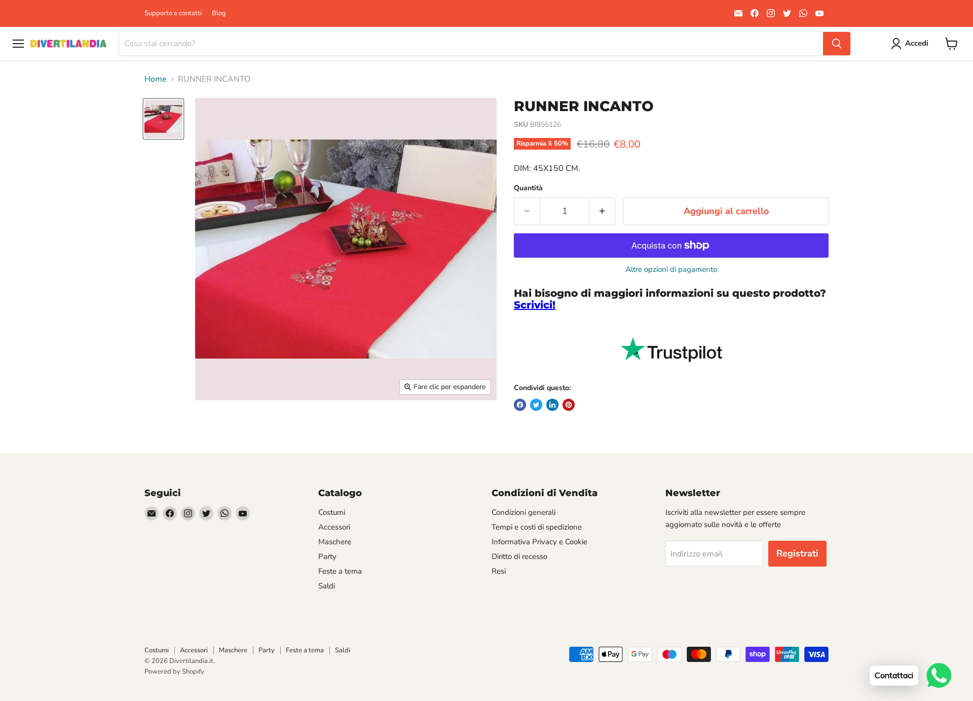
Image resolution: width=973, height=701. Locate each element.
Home (155, 79)
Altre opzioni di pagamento (671, 269)
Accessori (334, 527)
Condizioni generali (523, 512)
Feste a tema (340, 571)
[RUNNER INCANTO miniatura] (163, 119)
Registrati (797, 553)
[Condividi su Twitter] (536, 405)
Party (327, 556)
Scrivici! (534, 305)
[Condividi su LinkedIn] (552, 405)
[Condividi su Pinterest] (569, 405)
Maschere (334, 542)
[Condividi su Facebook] (520, 405)
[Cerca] (836, 43)
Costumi (331, 512)
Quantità (528, 188)
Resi (499, 571)
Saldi (326, 586)
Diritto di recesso (519, 556)
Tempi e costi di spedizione (537, 527)
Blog (219, 13)
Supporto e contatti (173, 13)
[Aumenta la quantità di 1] (602, 211)
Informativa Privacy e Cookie (539, 542)
